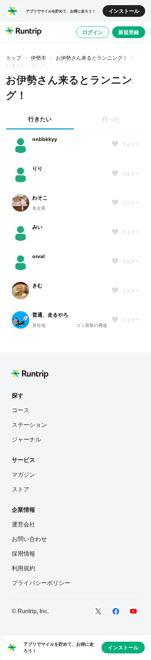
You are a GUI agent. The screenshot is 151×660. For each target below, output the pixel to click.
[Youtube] (133, 611)
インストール (123, 11)
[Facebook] (116, 611)
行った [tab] (111, 119)
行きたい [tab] (40, 119)
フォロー (130, 144)
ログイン (92, 32)
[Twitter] (98, 611)
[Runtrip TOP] (23, 32)
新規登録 (128, 32)
